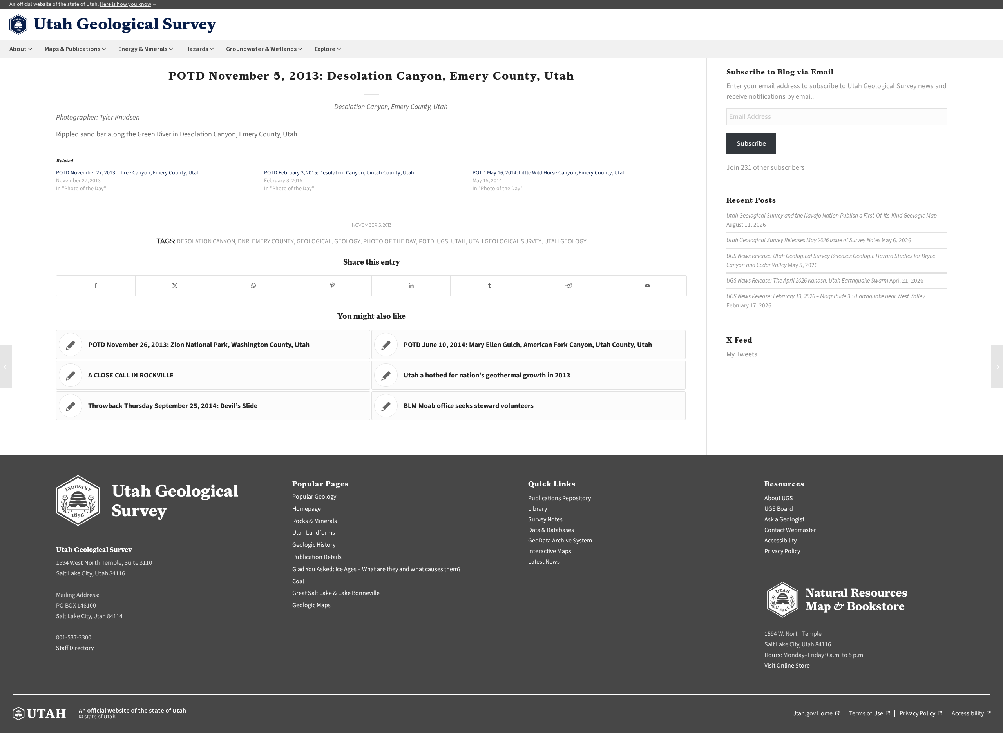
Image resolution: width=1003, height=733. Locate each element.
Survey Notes (545, 519)
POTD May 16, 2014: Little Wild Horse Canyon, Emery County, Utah (549, 173)
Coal (298, 581)
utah (458, 241)
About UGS (778, 498)
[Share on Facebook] (95, 286)
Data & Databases (551, 530)
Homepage (306, 508)
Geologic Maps (311, 605)
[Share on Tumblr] (490, 286)
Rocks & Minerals (314, 521)
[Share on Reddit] (568, 286)
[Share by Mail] (647, 286)
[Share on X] (175, 286)
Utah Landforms (313, 532)
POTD (426, 241)
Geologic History (313, 545)
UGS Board (778, 508)
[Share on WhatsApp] (253, 286)
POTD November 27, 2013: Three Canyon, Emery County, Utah (128, 173)
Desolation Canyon (206, 241)
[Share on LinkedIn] (411, 286)
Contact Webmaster (790, 530)
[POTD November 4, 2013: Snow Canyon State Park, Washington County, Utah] (6, 366)
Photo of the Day (389, 241)
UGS (442, 241)
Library (537, 508)
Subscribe (751, 144)
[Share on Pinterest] (332, 286)
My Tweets (741, 354)
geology (347, 241)
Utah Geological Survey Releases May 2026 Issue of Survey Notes (803, 240)
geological (314, 241)
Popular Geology (314, 496)
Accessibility (780, 540)
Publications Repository (559, 498)
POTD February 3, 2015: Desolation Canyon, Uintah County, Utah (339, 173)
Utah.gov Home (815, 714)
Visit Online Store (787, 665)
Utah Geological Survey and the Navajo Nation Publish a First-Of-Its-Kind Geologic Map (831, 215)
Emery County (273, 241)
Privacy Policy (782, 551)
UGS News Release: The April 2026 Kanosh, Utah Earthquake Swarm (807, 280)
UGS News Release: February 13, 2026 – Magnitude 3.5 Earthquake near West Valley (825, 296)
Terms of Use (869, 714)
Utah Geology (565, 241)
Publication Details (317, 557)
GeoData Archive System (560, 540)
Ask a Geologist (784, 519)
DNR (243, 241)
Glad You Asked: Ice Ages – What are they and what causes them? (376, 569)
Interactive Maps (549, 551)
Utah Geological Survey (505, 241)
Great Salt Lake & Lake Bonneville (336, 593)
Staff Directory (75, 648)
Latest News (544, 561)
